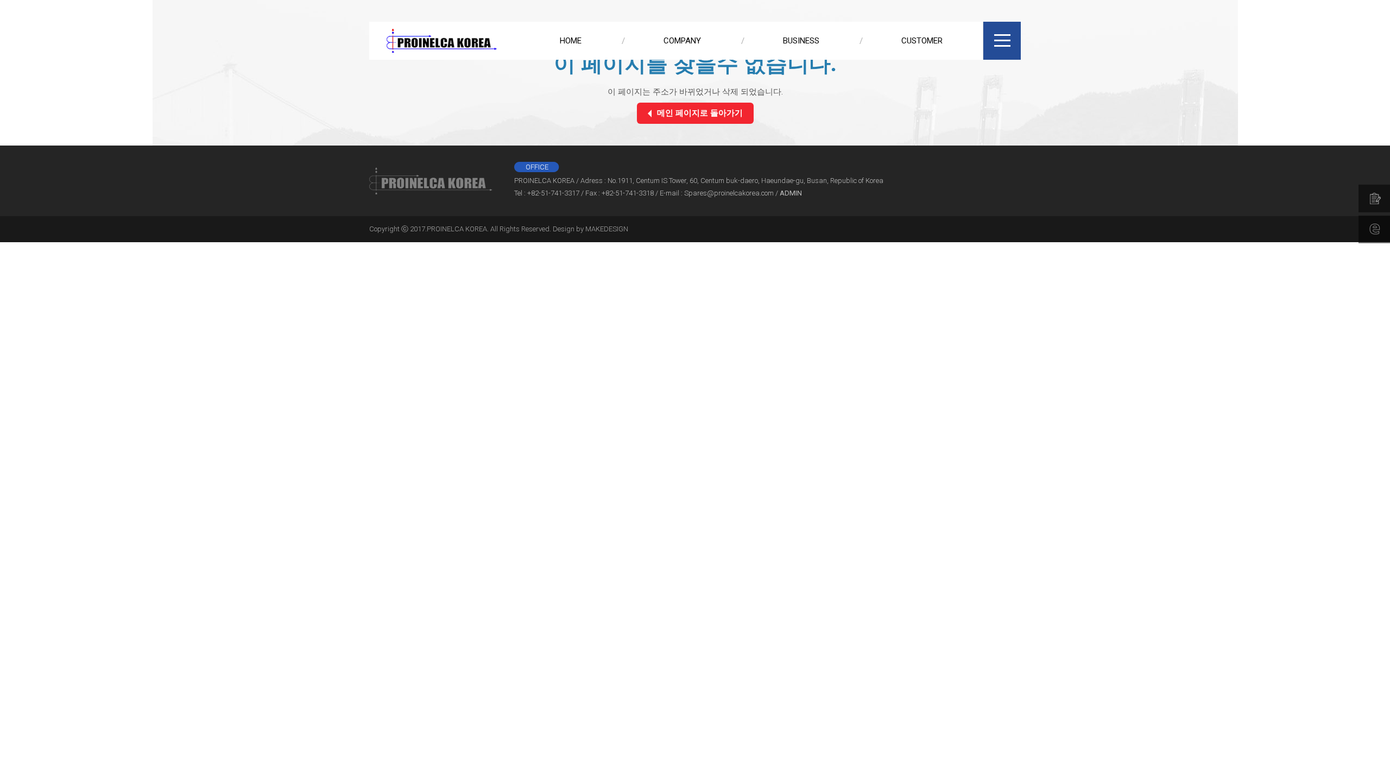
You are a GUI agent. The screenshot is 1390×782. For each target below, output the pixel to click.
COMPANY (682, 41)
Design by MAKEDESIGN (590, 229)
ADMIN (791, 193)
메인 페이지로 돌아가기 (700, 113)
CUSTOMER (922, 41)
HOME (571, 41)
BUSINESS (801, 41)
